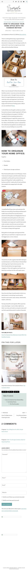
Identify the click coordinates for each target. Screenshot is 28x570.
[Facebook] (13, 1)
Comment (5, 454)
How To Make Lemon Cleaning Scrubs (7, 415)
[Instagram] (18, 1)
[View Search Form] (27, 1)
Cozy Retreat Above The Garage (21, 415)
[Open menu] (3, 2)
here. (13, 105)
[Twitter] (16, 1)
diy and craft (14, 17)
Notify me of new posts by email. (11, 500)
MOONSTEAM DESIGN (14, 568)
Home (10, 17)
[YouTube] (24, 1)
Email (4, 485)
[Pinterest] (21, 1)
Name (4, 477)
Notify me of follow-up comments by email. (14, 497)
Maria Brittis (8, 30)
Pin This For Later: (14, 404)
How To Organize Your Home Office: (14, 399)
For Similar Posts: (12, 401)
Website (4, 492)
